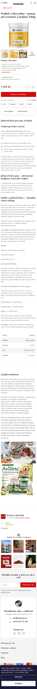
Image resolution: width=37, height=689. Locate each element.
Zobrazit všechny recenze (22, 518)
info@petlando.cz (20, 618)
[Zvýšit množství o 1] (33, 87)
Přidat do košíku (18, 94)
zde (27, 672)
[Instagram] (19, 633)
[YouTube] (23, 633)
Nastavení (18, 677)
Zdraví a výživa (30, 340)
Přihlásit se (28, 585)
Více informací (5, 72)
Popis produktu (8, 111)
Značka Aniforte (22, 111)
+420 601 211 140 (20, 621)
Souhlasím (18, 683)
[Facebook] (14, 633)
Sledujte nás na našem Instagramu (19, 537)
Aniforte (33, 100)
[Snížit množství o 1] (27, 87)
